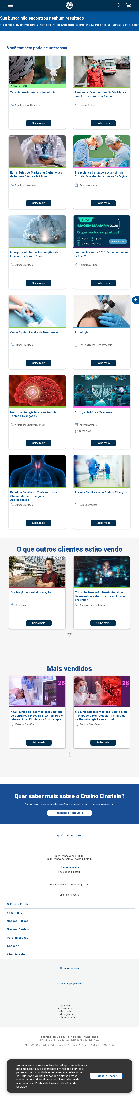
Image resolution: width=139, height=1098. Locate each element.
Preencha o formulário (69, 812)
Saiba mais (38, 123)
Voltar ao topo (71, 835)
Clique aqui (64, 1005)
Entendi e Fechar (106, 1076)
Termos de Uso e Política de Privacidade (69, 1036)
